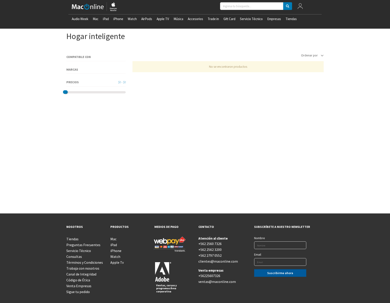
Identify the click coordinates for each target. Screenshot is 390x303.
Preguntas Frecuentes (83, 245)
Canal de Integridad (81, 274)
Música (178, 19)
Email (257, 254)
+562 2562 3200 (210, 249)
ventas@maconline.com (217, 281)
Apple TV (163, 19)
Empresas (274, 19)
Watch (132, 19)
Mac (95, 19)
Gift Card (229, 19)
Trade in (213, 19)
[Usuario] (300, 7)
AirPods (146, 19)
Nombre (259, 238)
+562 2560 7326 (210, 243)
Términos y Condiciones (84, 262)
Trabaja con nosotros (82, 268)
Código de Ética (78, 280)
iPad (106, 19)
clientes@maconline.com (217, 261)
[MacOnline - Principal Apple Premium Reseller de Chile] (94, 7)
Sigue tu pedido (78, 291)
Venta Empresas (78, 286)
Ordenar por (309, 55)
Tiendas (291, 19)
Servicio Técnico (251, 19)
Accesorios (195, 19)
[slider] (65, 92)
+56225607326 (209, 275)
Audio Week (80, 19)
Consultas (74, 256)
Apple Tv (117, 262)
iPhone (118, 19)
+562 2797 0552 (210, 255)
